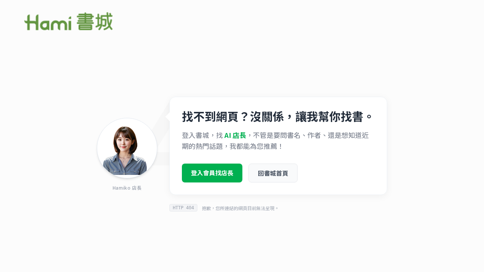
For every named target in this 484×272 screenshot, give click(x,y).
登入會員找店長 (212, 172)
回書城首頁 (273, 173)
